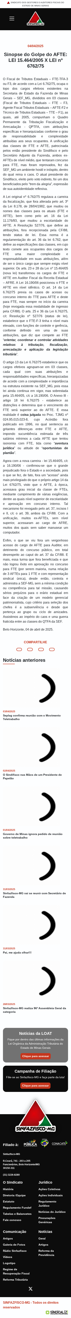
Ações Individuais (50, 1195)
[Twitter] (31, 1289)
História (8, 1189)
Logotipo (9, 1263)
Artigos (8, 1238)
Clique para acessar (35, 1056)
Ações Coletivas (49, 1189)
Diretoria (8, 1195)
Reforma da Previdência (46, 1253)
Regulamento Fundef (17, 1207)
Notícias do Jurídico (52, 1211)
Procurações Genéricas (46, 1220)
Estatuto (8, 1201)
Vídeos (7, 1257)
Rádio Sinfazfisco (15, 1250)
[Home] (35, 18)
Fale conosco (12, 1220)
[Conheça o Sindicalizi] (56, 1312)
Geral (42, 1238)
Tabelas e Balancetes (17, 1213)
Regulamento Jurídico (47, 1203)
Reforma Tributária (15, 1279)
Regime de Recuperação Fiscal (16, 1271)
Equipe (21, 1195)
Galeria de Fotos (14, 1244)
